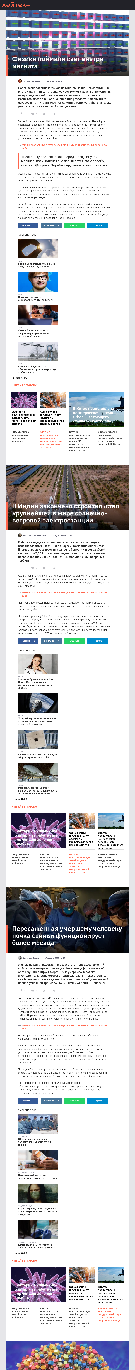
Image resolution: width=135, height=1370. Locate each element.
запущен (37, 542)
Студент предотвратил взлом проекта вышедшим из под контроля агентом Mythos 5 (51, 439)
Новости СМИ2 (19, 377)
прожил (92, 1001)
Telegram (97, 225)
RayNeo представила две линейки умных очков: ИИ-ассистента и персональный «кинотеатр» (79, 441)
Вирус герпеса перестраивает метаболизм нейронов (20, 436)
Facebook (28, 225)
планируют (35, 1086)
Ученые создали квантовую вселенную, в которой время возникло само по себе (64, 146)
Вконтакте (51, 225)
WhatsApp (74, 225)
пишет (47, 138)
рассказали (55, 204)
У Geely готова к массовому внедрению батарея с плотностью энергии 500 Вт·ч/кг (110, 438)
